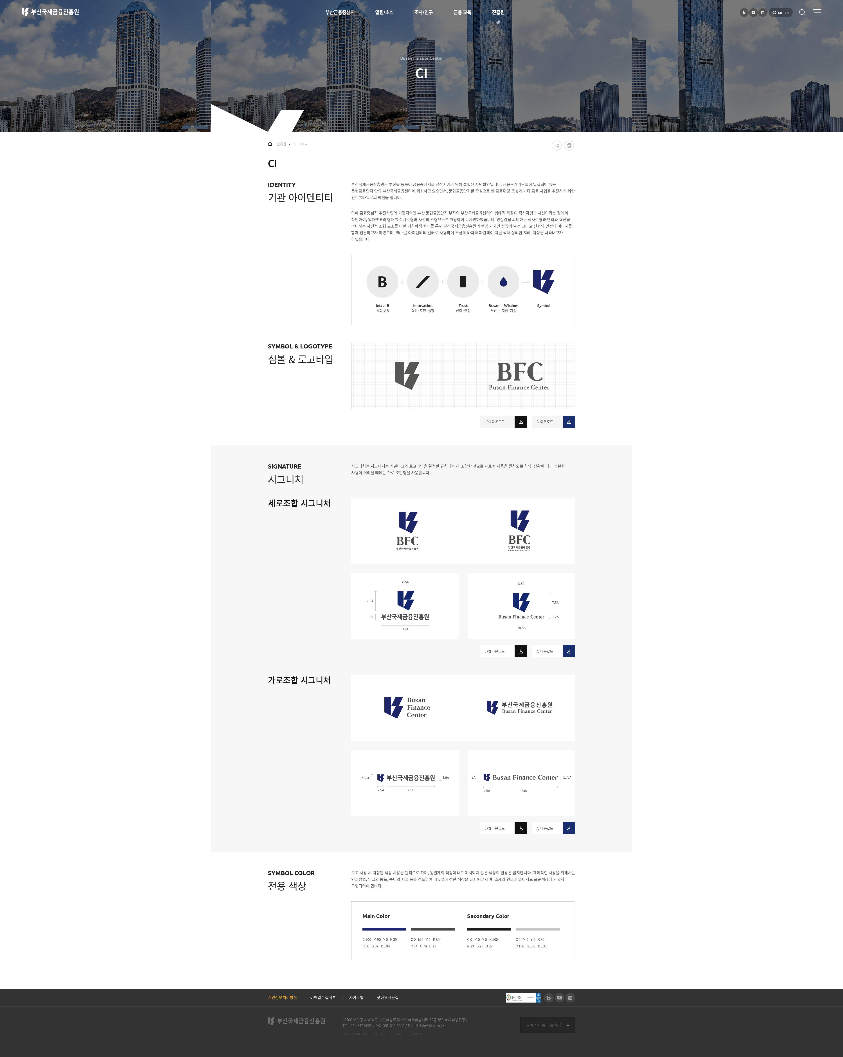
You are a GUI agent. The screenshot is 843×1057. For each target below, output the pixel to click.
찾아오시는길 (388, 997)
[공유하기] (557, 146)
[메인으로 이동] (270, 144)
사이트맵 (356, 997)
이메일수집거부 (323, 997)
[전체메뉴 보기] (816, 12)
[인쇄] (569, 146)
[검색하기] (802, 12)
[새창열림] (744, 12)
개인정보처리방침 (282, 997)
